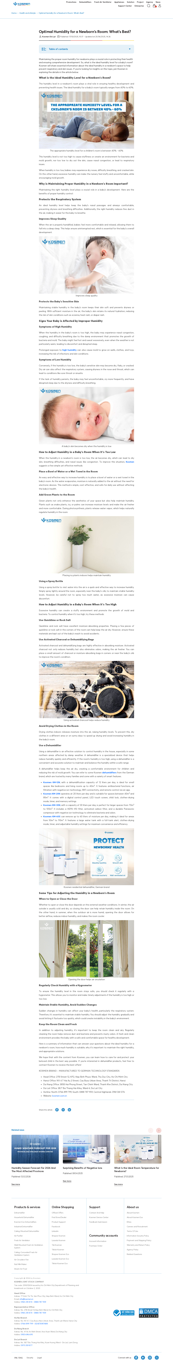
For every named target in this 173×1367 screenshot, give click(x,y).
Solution (130, 2)
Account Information (97, 1241)
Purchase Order (95, 1246)
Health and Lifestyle (27, 13)
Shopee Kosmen (59, 1236)
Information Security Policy (138, 1236)
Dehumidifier (19, 1212)
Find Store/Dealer (59, 1217)
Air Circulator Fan (21, 1259)
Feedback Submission (98, 1222)
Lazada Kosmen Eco (60, 1259)
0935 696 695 (27, 1334)
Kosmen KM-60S (51, 816)
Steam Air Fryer (20, 1269)
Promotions (71, 2)
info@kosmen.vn (26, 1299)
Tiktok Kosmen (58, 1249)
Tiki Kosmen (57, 1245)
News (158, 2)
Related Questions (134, 1254)
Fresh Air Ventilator (103, 2)
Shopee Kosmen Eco (60, 1254)
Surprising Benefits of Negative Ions (82, 1167)
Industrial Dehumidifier (23, 1226)
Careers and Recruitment (137, 1226)
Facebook (56, 1226)
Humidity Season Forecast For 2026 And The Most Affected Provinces (33, 1169)
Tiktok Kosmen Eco (60, 1263)
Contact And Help (96, 1212)
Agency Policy (132, 1249)
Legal (39, 1357)
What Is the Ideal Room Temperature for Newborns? (136, 1169)
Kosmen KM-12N (51, 782)
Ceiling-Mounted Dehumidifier (26, 1231)
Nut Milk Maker (20, 1264)
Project (140, 2)
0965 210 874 (26, 1302)
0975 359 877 (26, 1345)
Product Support (59, 1222)
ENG (21, 1358)
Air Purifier (18, 1236)
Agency (149, 2)
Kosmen (130, 461)
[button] (86, 49)
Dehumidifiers (85, 2)
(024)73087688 (41, 1323)
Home (13, 13)
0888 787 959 (40, 1302)
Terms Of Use (132, 1231)
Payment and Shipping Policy (139, 1240)
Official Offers (57, 1212)
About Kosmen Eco (135, 1217)
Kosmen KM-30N (51, 805)
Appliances (119, 2)
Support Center (125, 6)
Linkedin (55, 1231)
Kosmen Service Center (98, 1217)
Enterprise (139, 6)
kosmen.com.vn (59, 1095)
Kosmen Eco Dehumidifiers (25, 1222)
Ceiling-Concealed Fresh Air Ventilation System (25, 1253)
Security (30, 1357)
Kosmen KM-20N (51, 793)
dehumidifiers (109, 772)
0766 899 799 (27, 1323)
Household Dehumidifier (24, 1217)
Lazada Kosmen (59, 1240)
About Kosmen (133, 1212)
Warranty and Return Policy (138, 1245)
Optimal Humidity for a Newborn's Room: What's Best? (61, 13)
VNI (15, 1358)
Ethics (129, 1222)
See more (15, 1184)
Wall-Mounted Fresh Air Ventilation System (28, 1246)
